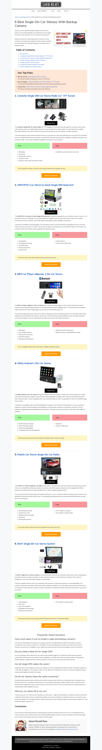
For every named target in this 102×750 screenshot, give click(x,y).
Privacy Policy (45, 747)
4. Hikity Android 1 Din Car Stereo (29, 62)
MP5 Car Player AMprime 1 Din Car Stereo (39, 274)
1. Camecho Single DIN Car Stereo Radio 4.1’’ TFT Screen (36, 56)
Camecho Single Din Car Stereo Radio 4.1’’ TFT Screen (43, 82)
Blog (53, 11)
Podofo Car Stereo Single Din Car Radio (38, 454)
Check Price (51, 123)
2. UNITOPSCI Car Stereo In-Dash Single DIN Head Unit (36, 58)
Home (33, 11)
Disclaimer (52, 747)
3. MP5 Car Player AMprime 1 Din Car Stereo (33, 60)
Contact (66, 11)
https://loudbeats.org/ (22, 739)
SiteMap (58, 747)
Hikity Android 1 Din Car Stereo (37, 76)
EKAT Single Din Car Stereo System (36, 543)
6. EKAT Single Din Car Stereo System (31, 66)
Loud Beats (58, 729)
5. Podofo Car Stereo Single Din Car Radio (32, 64)
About (59, 11)
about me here (73, 729)
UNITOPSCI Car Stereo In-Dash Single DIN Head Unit (45, 185)
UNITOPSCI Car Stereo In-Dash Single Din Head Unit (42, 87)
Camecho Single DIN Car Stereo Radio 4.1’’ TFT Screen (46, 95)
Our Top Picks (24, 54)
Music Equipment (42, 11)
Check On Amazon (51, 175)
